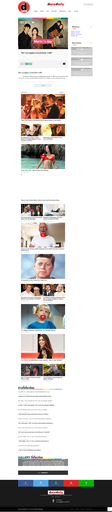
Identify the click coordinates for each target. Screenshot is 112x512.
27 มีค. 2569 (20, 403)
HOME (35, 11)
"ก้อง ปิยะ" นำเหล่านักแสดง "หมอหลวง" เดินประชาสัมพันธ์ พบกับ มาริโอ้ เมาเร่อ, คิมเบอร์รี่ (43, 465)
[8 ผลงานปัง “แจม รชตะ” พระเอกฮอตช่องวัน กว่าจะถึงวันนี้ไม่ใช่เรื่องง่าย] (82, 59)
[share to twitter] (29, 63)
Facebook (25, 484)
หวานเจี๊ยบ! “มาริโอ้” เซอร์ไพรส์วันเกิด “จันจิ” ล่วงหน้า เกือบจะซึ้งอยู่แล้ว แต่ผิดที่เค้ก (36, 405)
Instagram (56, 484)
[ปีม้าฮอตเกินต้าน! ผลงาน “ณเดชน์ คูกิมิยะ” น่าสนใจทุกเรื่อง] (82, 49)
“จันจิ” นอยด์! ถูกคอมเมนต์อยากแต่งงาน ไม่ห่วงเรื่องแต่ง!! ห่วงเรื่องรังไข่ (33, 432)
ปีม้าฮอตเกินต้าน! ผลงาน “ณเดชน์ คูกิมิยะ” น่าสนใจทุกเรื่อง (82, 53)
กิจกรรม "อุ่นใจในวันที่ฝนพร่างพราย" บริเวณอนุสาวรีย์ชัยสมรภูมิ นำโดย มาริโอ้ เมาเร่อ (43, 464)
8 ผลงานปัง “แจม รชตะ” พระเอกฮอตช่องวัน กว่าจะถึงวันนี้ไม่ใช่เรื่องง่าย (82, 63)
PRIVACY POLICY (89, 509)
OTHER (76, 11)
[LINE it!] (31, 63)
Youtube (71, 484)
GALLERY (54, 11)
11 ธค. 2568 (20, 421)
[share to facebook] (26, 63)
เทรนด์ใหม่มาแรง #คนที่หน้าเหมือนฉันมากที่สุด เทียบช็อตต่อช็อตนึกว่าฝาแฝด (34, 396)
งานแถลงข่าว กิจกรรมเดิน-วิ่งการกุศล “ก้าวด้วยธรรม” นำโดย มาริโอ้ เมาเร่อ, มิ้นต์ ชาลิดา (43, 463)
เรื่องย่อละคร (63, 11)
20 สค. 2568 (20, 448)
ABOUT (72, 509)
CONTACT (77, 509)
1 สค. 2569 (20, 394)
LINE (86, 484)
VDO (47, 11)
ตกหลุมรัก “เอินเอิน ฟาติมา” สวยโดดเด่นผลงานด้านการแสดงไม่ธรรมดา (82, 73)
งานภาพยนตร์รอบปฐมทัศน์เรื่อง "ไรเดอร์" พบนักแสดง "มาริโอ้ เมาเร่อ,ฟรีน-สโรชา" (43, 461)
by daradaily (25, 394)
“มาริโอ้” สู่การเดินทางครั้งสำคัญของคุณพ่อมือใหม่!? (29, 450)
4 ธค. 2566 (24, 56)
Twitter (41, 484)
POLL (69, 11)
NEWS (42, 11)
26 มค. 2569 (20, 412)
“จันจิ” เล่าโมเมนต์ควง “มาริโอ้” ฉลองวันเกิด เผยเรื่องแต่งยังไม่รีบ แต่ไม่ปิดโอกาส (35, 423)
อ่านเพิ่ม (43, 85)
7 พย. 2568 (20, 430)
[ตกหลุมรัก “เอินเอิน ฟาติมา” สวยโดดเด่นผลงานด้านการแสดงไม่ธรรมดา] (82, 70)
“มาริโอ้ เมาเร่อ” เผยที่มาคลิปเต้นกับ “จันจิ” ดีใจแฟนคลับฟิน (39, 82)
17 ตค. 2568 (20, 439)
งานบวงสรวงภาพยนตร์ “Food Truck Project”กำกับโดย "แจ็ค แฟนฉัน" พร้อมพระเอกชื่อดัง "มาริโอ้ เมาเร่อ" (43, 460)
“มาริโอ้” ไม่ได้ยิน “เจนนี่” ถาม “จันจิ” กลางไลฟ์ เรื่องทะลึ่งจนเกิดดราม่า (33, 441)
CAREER (82, 509)
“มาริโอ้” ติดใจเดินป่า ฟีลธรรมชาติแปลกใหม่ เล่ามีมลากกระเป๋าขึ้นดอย (33, 414)
